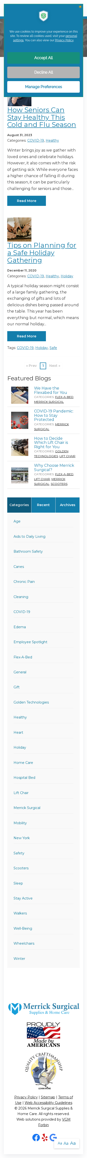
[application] (43, 579)
